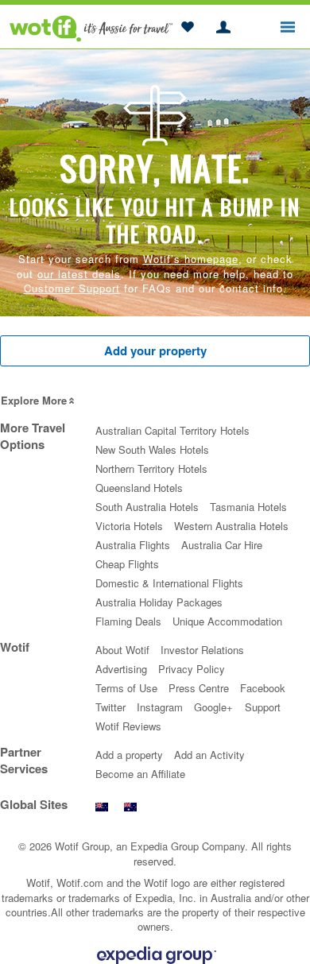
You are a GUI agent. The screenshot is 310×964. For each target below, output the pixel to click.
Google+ (213, 706)
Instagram (160, 706)
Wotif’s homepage (190, 258)
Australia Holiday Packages (159, 602)
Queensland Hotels (139, 487)
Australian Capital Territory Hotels (172, 430)
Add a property (129, 754)
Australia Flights (132, 544)
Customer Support (72, 288)
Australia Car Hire (221, 544)
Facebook (262, 687)
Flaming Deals (128, 621)
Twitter (110, 706)
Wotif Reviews (128, 726)
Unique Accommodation (227, 621)
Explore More (34, 400)
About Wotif (122, 649)
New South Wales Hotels (152, 449)
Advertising (121, 668)
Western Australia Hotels (231, 525)
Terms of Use (126, 687)
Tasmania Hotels (248, 506)
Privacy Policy (191, 668)
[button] (187, 28)
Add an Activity (209, 754)
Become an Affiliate (140, 773)
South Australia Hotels (147, 506)
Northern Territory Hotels (151, 468)
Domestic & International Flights (169, 582)
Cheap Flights (127, 563)
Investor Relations (202, 649)
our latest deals (79, 273)
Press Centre (199, 687)
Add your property (155, 350)
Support (263, 706)
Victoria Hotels (129, 525)
